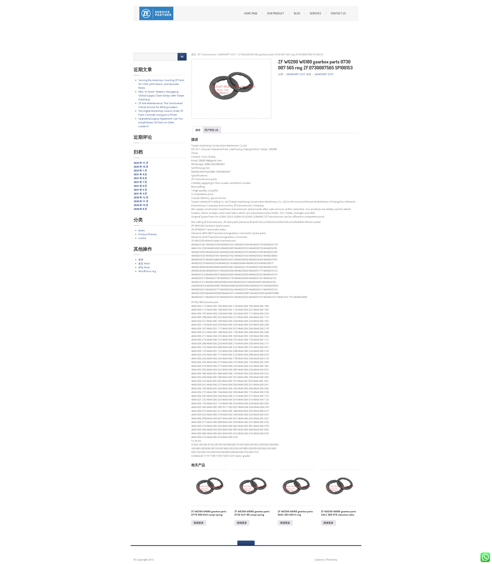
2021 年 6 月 (140, 186)
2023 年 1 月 (140, 170)
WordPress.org (147, 271)
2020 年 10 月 (141, 205)
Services (315, 13)
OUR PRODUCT (275, 13)
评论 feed (144, 267)
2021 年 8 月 (140, 178)
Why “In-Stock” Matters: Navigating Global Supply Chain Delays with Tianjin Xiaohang (161, 95)
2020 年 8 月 (140, 209)
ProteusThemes (147, 234)
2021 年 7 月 (140, 182)
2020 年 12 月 (141, 197)
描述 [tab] (197, 130)
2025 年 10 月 (141, 166)
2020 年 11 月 (141, 201)
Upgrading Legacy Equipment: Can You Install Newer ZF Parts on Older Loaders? (160, 122)
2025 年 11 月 (141, 162)
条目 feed (144, 263)
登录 (140, 259)
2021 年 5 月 (140, 189)
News (141, 230)
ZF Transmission (207, 54)
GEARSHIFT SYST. (227, 54)
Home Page (251, 13)
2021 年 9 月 (140, 174)
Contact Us (338, 13)
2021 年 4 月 (140, 193)
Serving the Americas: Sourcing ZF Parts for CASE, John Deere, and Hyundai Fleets (161, 84)
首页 (193, 54)
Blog (297, 13)
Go (182, 56)
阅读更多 (199, 522)
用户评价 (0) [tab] (211, 130)
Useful (142, 238)
